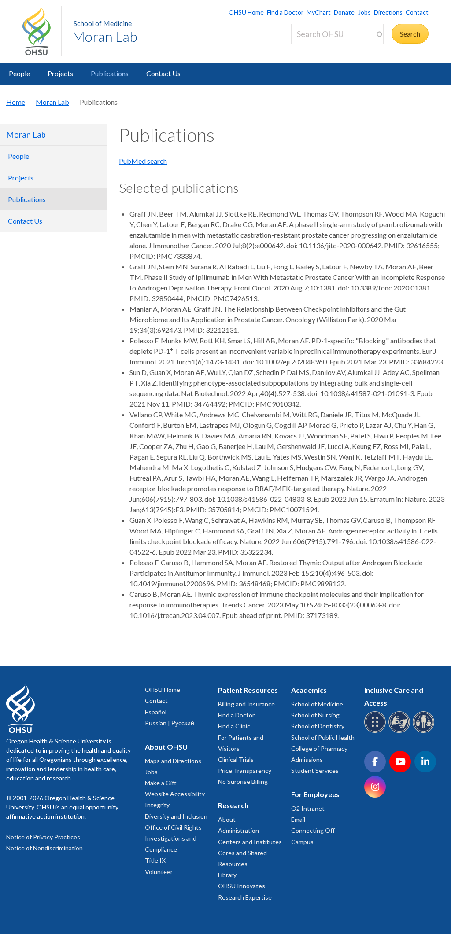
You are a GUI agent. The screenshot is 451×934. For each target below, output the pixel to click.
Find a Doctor (285, 12)
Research (233, 805)
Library (227, 875)
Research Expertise (245, 897)
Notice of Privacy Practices (43, 837)
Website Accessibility (175, 794)
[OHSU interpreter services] (425, 731)
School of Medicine (103, 23)
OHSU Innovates (241, 886)
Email (298, 819)
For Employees (315, 794)
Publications (110, 73)
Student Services (315, 770)
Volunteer (159, 871)
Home (15, 102)
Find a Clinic (234, 726)
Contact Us (163, 73)
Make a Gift (161, 783)
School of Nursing (315, 715)
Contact (417, 12)
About (227, 819)
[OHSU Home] (41, 31)
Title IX (155, 860)
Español (155, 712)
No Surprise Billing (243, 781)
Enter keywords (318, 49)
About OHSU (166, 747)
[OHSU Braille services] (376, 731)
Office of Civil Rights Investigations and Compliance (173, 838)
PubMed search (143, 161)
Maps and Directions (173, 761)
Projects (60, 73)
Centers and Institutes (250, 842)
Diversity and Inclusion (176, 816)
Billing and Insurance (246, 704)
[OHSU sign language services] (400, 731)
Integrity (157, 805)
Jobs (364, 12)
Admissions (307, 759)
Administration (238, 830)
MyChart (319, 12)
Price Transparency (244, 770)
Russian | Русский (169, 723)
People (19, 73)
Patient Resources (248, 690)
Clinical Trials (236, 759)
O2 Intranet (308, 808)
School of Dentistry (317, 726)
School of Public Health (323, 737)
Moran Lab (104, 36)
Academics (309, 690)
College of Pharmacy (319, 748)
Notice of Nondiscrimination (44, 848)
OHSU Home (246, 12)
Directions (388, 12)
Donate (344, 12)
